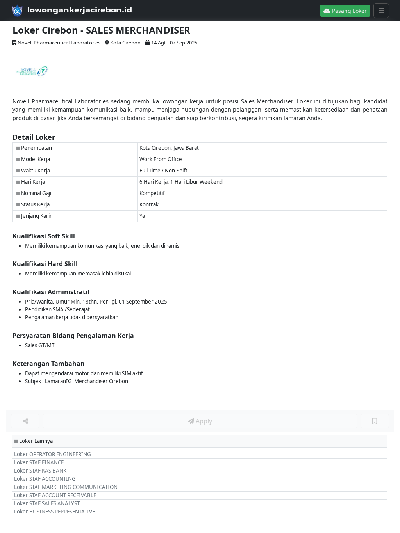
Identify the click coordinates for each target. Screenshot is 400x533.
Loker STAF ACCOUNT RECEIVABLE (55, 495)
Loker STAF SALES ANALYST (47, 503)
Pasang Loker (348, 10)
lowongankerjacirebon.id (79, 9)
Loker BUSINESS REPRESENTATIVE (54, 511)
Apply (203, 421)
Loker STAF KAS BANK (40, 470)
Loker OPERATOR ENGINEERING (52, 454)
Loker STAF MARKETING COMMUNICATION (66, 486)
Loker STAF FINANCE (39, 462)
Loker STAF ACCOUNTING (45, 478)
